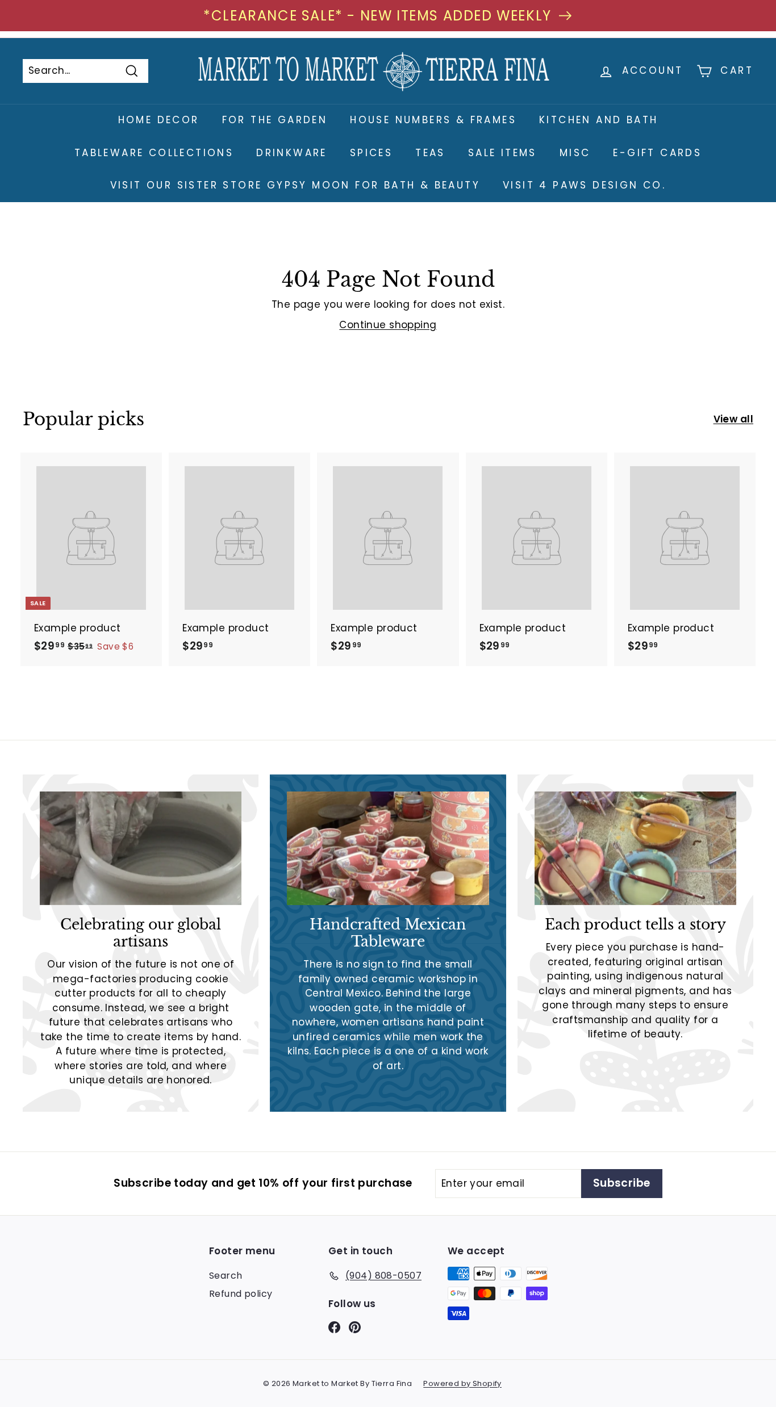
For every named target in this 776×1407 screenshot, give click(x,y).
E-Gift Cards (657, 153)
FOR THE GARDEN (275, 120)
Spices (371, 153)
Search (226, 1275)
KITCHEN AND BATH (598, 120)
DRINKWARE (291, 153)
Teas (430, 153)
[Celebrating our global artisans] (140, 848)
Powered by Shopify (462, 1383)
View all (733, 419)
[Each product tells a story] (635, 848)
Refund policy (241, 1293)
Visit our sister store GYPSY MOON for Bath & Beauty (295, 185)
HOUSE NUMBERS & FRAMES (433, 120)
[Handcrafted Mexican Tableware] (388, 848)
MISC (575, 153)
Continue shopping (387, 325)
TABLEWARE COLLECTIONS (153, 153)
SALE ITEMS (502, 153)
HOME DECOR (158, 120)
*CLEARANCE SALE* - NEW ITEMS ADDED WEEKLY (377, 15)
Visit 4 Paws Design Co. (584, 185)
